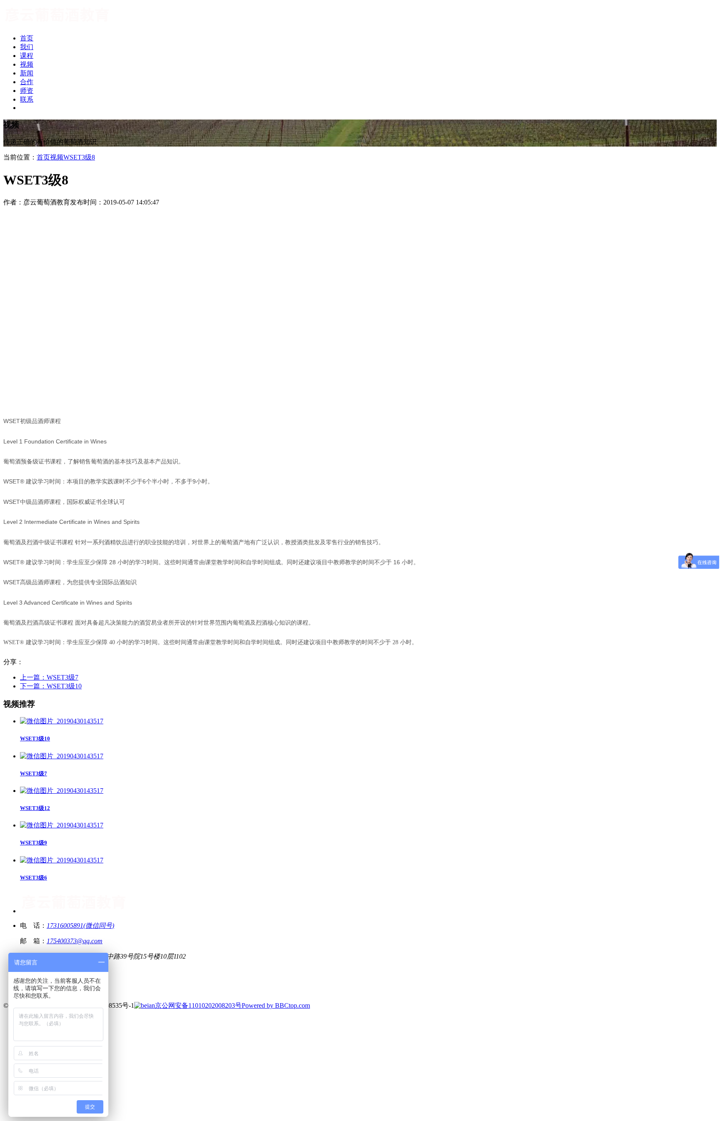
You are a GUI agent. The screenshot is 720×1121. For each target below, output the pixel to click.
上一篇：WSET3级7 (49, 677)
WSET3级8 (79, 157)
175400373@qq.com (74, 940)
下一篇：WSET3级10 (51, 686)
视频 (56, 157)
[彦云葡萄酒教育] (57, 23)
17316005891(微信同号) (80, 925)
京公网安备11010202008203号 (198, 1005)
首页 (43, 157)
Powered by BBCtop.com (276, 1005)
